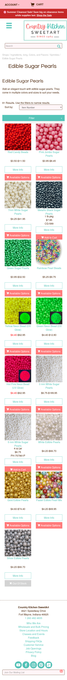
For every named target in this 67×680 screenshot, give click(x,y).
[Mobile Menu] (8, 26)
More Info (18, 169)
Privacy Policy (33, 652)
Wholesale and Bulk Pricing (33, 627)
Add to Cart (50, 237)
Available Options (19, 177)
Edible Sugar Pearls (12, 58)
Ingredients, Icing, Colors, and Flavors (29, 54)
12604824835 (33, 618)
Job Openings (33, 648)
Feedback (33, 637)
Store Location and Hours (33, 630)
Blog (33, 655)
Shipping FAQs (33, 641)
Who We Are (33, 623)
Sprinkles (54, 54)
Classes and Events (33, 634)
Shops (5, 54)
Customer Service (33, 645)
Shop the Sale (44, 15)
